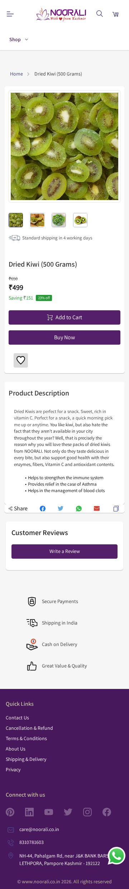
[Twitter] (73, 812)
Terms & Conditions (26, 738)
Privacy (13, 769)
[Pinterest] (15, 812)
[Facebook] (112, 812)
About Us (15, 748)
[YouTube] (54, 812)
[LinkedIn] (34, 812)
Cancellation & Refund (29, 728)
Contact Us (17, 717)
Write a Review (64, 551)
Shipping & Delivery (26, 759)
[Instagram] (92, 812)
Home (16, 74)
